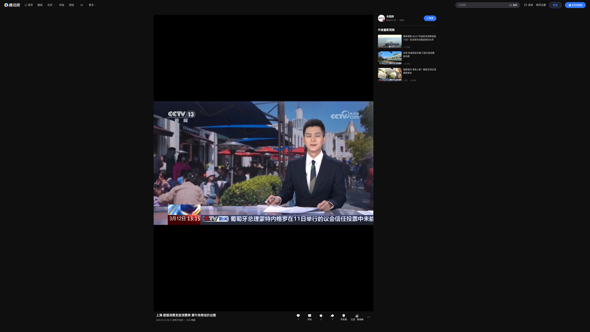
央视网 (390, 16)
